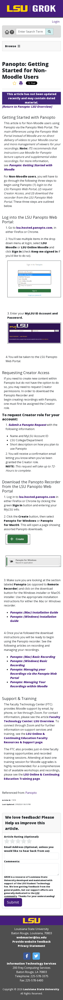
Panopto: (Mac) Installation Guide (34, 612)
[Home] (7, 32)
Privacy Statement (31, 946)
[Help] (12, 32)
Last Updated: (8, 804)
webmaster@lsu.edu (31, 937)
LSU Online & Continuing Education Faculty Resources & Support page (26, 738)
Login (55, 22)
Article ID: (6, 800)
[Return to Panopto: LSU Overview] (27, 107)
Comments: (12, 861)
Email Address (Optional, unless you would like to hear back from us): (29, 849)
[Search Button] (49, 31)
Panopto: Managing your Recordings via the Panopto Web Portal (33, 673)
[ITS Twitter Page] (36, 956)
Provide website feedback (31, 942)
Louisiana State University (41, 989)
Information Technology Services (31, 963)
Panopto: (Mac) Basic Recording (32, 657)
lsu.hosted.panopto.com (34, 228)
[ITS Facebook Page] (27, 956)
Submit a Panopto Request (27, 425)
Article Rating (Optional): (21, 836)
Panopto (31, 793)
